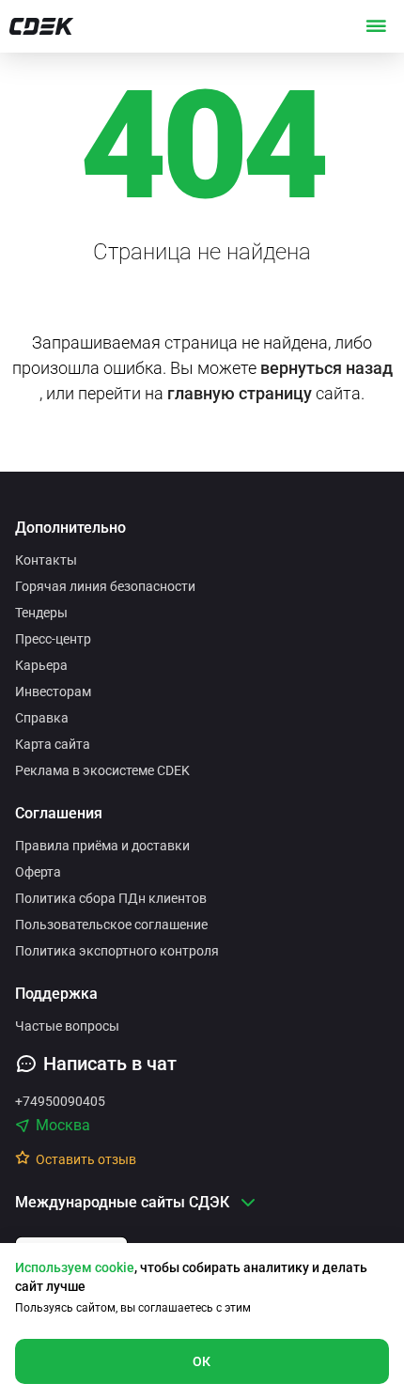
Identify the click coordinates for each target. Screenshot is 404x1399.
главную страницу (239, 393)
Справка (42, 717)
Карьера (41, 665)
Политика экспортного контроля (117, 950)
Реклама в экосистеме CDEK (102, 770)
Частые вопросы (67, 1026)
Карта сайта (52, 744)
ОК (202, 1361)
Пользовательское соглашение (111, 924)
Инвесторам (53, 691)
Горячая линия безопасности (105, 586)
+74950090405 (60, 1101)
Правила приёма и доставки (102, 845)
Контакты (46, 559)
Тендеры (41, 612)
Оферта (38, 871)
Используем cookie (74, 1267)
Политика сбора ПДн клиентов (111, 898)
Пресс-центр (53, 638)
